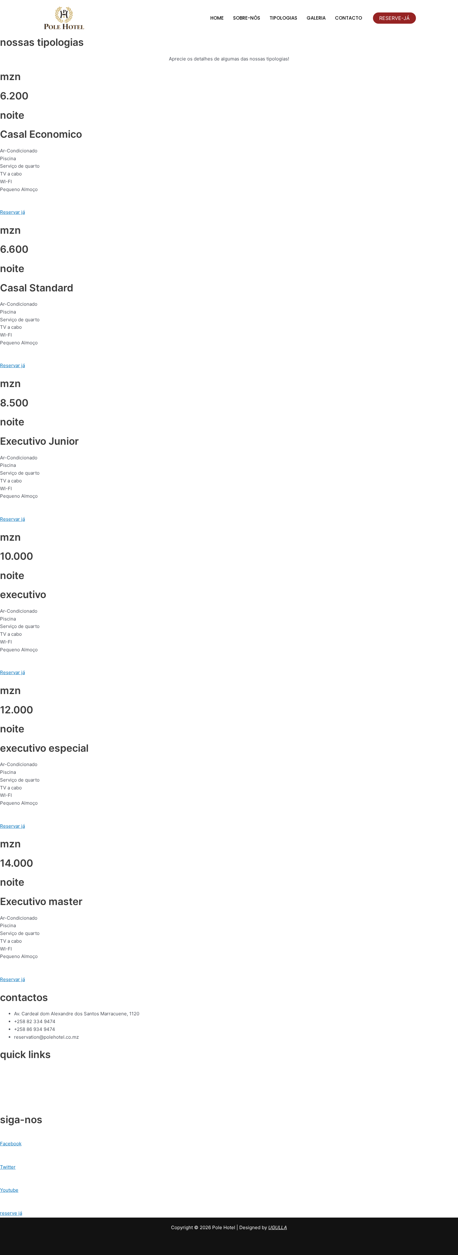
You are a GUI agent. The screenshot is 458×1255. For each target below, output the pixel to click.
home (217, 18)
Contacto (348, 18)
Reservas (10, 1086)
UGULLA (277, 1227)
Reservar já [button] (12, 212)
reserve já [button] (11, 1213)
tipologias (283, 18)
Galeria (316, 18)
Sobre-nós (246, 18)
